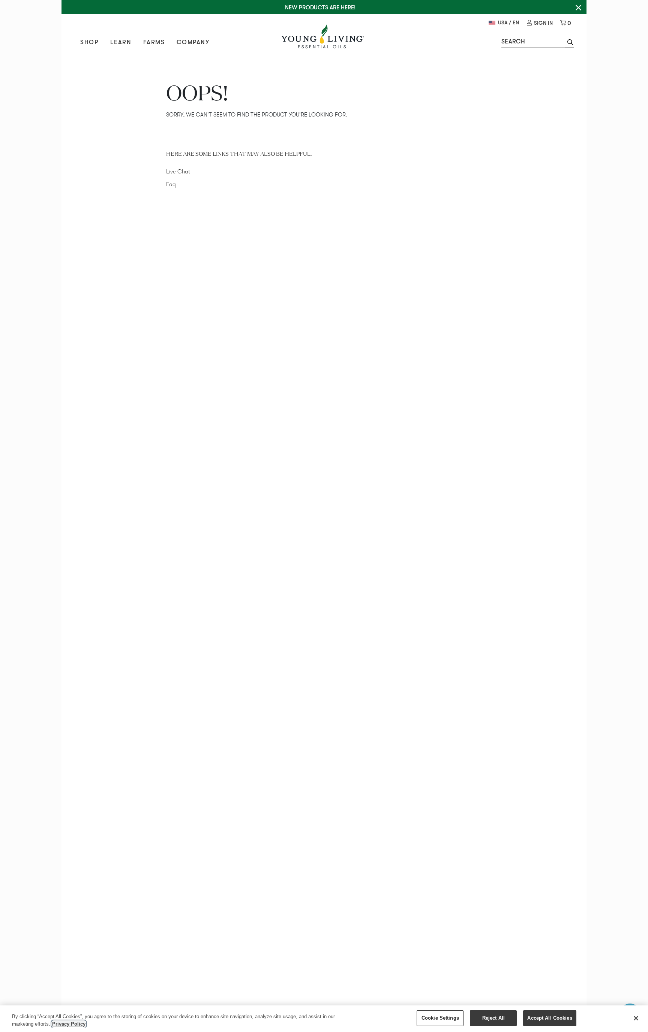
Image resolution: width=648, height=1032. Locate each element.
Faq (171, 184)
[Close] (636, 1018)
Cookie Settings (440, 1018)
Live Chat (178, 171)
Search (513, 41)
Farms (154, 42)
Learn (120, 42)
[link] (539, 23)
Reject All (493, 1018)
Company (193, 42)
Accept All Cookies (549, 1018)
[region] (324, 1018)
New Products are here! (320, 7)
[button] (569, 43)
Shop (89, 42)
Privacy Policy (69, 1024)
